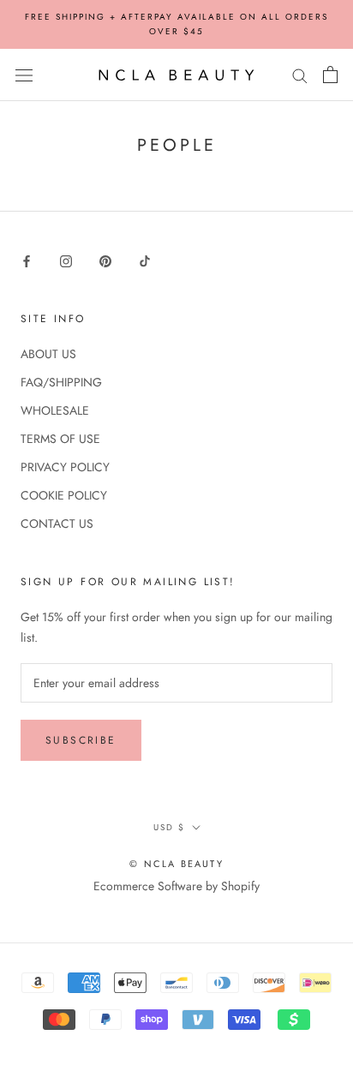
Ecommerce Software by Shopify (176, 885)
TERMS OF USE (60, 438)
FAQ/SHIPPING (61, 382)
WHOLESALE (55, 410)
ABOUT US (48, 353)
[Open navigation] (24, 75)
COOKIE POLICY (64, 495)
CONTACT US (57, 523)
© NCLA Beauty (176, 864)
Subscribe (81, 740)
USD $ (169, 827)
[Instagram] (66, 260)
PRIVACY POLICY (65, 467)
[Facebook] (27, 260)
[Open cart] (330, 74)
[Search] (300, 75)
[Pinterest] (105, 260)
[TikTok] (145, 260)
